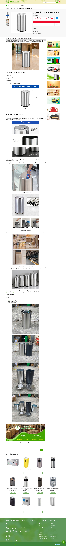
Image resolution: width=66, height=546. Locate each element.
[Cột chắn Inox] (53, 111)
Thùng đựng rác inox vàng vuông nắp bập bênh (26, 469)
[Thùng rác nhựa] (53, 63)
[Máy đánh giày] (53, 119)
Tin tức (32, 5)
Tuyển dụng (27, 5)
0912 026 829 (49, 18)
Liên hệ (35, 5)
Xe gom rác (52, 532)
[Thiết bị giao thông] (53, 71)
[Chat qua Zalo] (57, 18)
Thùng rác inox (8, 267)
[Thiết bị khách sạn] (53, 95)
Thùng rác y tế (52, 530)
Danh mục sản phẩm (11, 5)
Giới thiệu (22, 5)
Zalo (8, 539)
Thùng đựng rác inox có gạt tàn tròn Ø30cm (26, 489)
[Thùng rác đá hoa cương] (53, 55)
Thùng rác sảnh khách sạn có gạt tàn (13, 488)
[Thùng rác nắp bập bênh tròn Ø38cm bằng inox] (7, 13)
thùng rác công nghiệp (11, 292)
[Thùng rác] (53, 47)
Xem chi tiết (13, 473)
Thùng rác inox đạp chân (11, 300)
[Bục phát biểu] (53, 87)
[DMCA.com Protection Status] (57, 545)
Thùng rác (51, 523)
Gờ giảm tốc (52, 534)
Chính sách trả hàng (42, 532)
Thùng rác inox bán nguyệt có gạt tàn (53, 488)
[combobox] (49, 2)
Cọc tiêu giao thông (53, 536)
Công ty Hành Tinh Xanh (17, 544)
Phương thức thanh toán (43, 538)
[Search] (57, 2)
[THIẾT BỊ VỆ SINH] (53, 103)
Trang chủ (18, 5)
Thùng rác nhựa (52, 525)
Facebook (9, 536)
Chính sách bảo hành (42, 530)
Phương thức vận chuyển (43, 536)
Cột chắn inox (52, 538)
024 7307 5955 (38, 18)
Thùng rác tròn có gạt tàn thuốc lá (39, 488)
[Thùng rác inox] (53, 79)
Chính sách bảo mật (42, 534)
